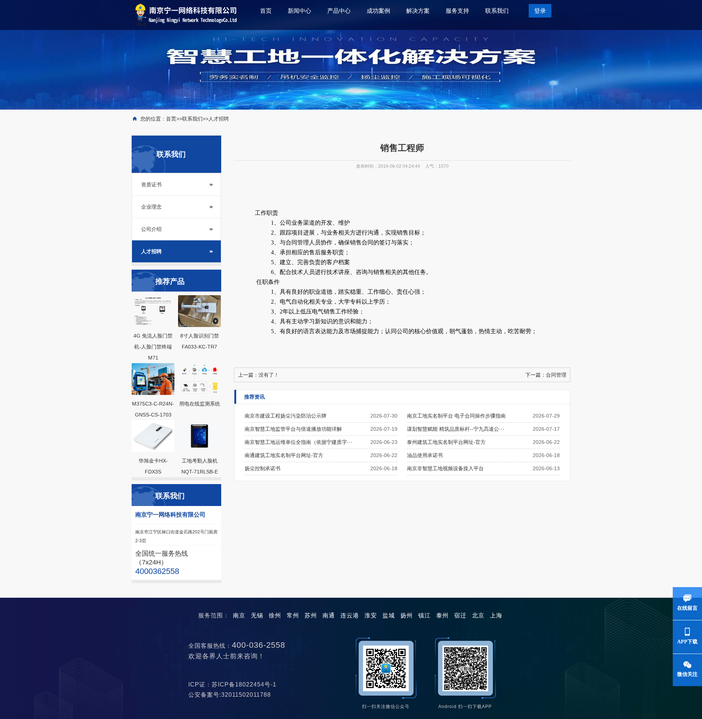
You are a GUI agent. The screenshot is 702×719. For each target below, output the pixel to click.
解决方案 (418, 11)
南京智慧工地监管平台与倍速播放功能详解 (293, 429)
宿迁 (460, 615)
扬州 (406, 615)
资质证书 (151, 184)
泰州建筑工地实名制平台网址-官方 (446, 442)
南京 (239, 615)
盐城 (388, 615)
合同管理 (556, 375)
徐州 (275, 615)
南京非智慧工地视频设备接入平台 (445, 468)
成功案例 (378, 11)
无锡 (257, 615)
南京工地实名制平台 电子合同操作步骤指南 (456, 416)
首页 (266, 11)
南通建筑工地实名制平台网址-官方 (284, 455)
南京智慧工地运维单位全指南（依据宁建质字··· (298, 442)
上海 (496, 615)
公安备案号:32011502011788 (232, 695)
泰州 (442, 615)
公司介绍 (151, 229)
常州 (293, 615)
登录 (540, 11)
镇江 (424, 615)
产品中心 (339, 11)
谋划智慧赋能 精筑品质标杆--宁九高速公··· (456, 429)
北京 (478, 615)
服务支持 (457, 11)
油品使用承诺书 (425, 455)
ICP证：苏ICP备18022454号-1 (235, 684)
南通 (328, 615)
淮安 (371, 615)
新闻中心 (299, 11)
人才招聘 (218, 119)
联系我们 (497, 11)
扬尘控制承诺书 (262, 468)
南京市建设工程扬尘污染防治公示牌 (286, 416)
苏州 (311, 615)
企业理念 (151, 207)
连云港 (349, 615)
